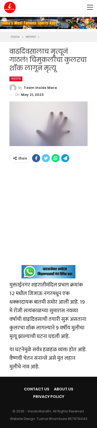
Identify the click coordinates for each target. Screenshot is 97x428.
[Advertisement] (48, 216)
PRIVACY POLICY (48, 396)
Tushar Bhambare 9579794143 (62, 418)
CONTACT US (36, 389)
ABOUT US (63, 389)
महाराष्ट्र (16, 79)
